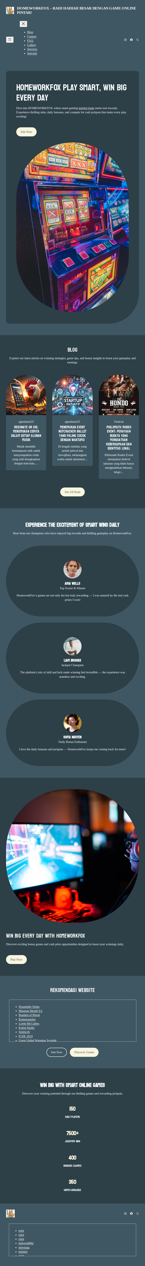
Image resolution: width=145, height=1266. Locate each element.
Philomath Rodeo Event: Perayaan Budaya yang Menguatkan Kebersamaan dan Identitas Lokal (119, 438)
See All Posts (72, 492)
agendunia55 (26, 421)
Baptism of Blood (29, 1015)
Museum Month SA (30, 1010)
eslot (21, 1230)
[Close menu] (23, 24)
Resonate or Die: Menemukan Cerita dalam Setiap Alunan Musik (26, 433)
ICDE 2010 (26, 1036)
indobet (23, 1251)
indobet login (86, 108)
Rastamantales (27, 1019)
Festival (118, 421)
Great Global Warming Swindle (37, 1040)
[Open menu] (10, 40)
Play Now (16, 959)
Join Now (26, 131)
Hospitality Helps (29, 1006)
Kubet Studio (27, 1027)
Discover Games (84, 1052)
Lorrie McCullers (29, 1023)
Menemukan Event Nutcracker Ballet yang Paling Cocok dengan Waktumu (72, 433)
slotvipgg (24, 1247)
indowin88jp (26, 1243)
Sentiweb (24, 1032)
